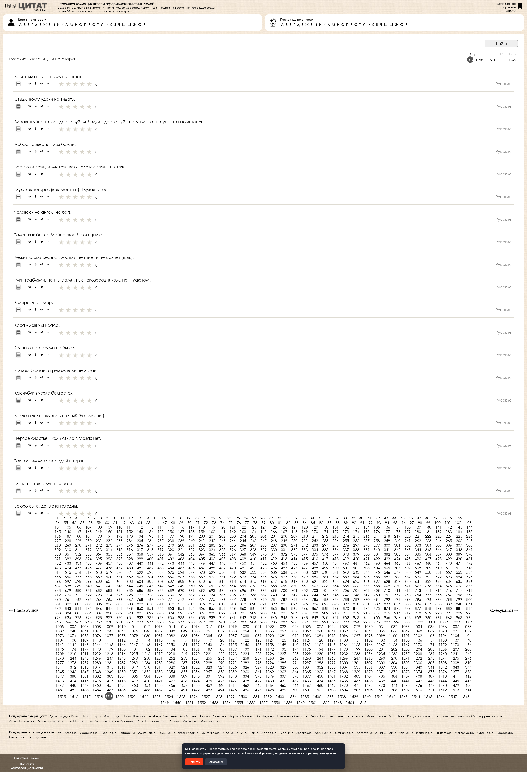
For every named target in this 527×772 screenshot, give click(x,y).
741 (284, 595)
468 (428, 563)
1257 (233, 658)
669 (387, 586)
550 (428, 572)
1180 (121, 649)
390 (469, 554)
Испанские (424, 733)
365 (212, 554)
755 (428, 595)
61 (115, 522)
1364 (294, 671)
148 (88, 531)
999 (408, 622)
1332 (319, 667)
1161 (307, 644)
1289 (208, 662)
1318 (146, 667)
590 (418, 577)
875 (397, 608)
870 (346, 608)
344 (418, 549)
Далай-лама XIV (463, 716)
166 (274, 531)
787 (335, 599)
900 (233, 613)
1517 (499, 54)
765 (109, 599)
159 (202, 531)
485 (181, 567)
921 (449, 613)
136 (387, 527)
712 (408, 590)
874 (387, 608)
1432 (294, 681)
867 (315, 608)
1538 (342, 696)
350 (58, 554)
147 (78, 531)
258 (377, 540)
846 (99, 608)
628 (387, 581)
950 (325, 617)
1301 (356, 662)
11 (122, 518)
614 (243, 581)
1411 (455, 676)
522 (140, 572)
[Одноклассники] (35, 83)
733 (202, 595)
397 (119, 558)
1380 (72, 676)
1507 (381, 690)
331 (284, 549)
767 (130, 599)
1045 (134, 631)
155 (160, 531)
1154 (220, 644)
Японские (406, 733)
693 (212, 590)
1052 (220, 631)
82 (288, 522)
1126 (294, 640)
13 (139, 518)
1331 (307, 667)
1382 (97, 676)
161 (222, 531)
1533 (280, 696)
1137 (430, 640)
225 (459, 536)
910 (335, 613)
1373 (405, 671)
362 (181, 554)
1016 (195, 626)
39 (353, 518)
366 (222, 554)
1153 (208, 644)
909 (325, 613)
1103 (430, 635)
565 (160, 577)
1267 (356, 658)
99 (428, 522)
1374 (418, 671)
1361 (257, 671)
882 (469, 608)
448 (222, 563)
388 (449, 554)
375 (315, 554)
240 (191, 540)
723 (99, 595)
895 (181, 613)
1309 (455, 662)
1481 (60, 690)
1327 (257, 667)
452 (263, 563)
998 (397, 622)
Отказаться (216, 761)
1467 (307, 685)
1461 (233, 685)
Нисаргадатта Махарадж (101, 716)
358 (140, 554)
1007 (84, 626)
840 (459, 604)
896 (191, 613)
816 (212, 604)
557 (78, 577)
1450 (97, 685)
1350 (121, 671)
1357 (208, 671)
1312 (72, 667)
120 (222, 527)
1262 (294, 658)
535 (274, 572)
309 (58, 549)
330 (274, 549)
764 (99, 599)
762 (78, 599)
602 (119, 581)
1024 (294, 626)
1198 (344, 649)
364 (202, 554)
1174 (467, 644)
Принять (194, 761)
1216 (146, 653)
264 (438, 540)
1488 (146, 690)
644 (130, 586)
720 (68, 595)
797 (438, 599)
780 (263, 599)
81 (280, 522)
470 (449, 563)
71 (198, 522)
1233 (356, 653)
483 (160, 567)
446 (202, 563)
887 (99, 613)
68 (173, 522)
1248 (121, 658)
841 (469, 604)
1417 (109, 681)
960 (428, 617)
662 (315, 586)
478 (109, 567)
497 (305, 567)
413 (284, 558)
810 (150, 604)
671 (408, 586)
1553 (214, 702)
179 (408, 531)
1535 (305, 696)
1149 (158, 644)
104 (58, 527)
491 (243, 567)
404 (191, 558)
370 (263, 554)
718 (469, 590)
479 (119, 567)
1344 (467, 667)
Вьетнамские (343, 733)
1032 (393, 626)
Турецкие (286, 733)
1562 (325, 702)
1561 (313, 702)
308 (469, 545)
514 (58, 572)
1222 (220, 653)
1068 (418, 631)
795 (418, 599)
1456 (171, 685)
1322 (195, 667)
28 (262, 518)
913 (366, 613)
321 (181, 549)
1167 (381, 644)
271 (88, 545)
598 (78, 581)
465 (397, 563)
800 (469, 599)
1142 (72, 644)
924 (58, 617)
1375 (430, 671)
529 (212, 572)
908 (315, 613)
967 (78, 622)
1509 (405, 690)
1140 (467, 640)
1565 (512, 60)
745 (325, 595)
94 (387, 522)
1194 (294, 649)
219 (397, 536)
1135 (405, 640)
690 (181, 590)
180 (418, 531)
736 (233, 595)
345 (428, 549)
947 (294, 617)
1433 (307, 681)
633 (438, 581)
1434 (319, 681)
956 (387, 617)
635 (459, 581)
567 (181, 577)
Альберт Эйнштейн (163, 716)
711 (397, 590)
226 (469, 536)
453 (274, 563)
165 (263, 531)
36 (328, 518)
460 (346, 563)
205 (253, 536)
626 (366, 581)
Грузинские (167, 733)
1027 (331, 626)
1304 (393, 662)
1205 (430, 649)
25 (238, 518)
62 (123, 522)
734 (212, 595)
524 (160, 572)
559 (99, 577)
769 (150, 599)
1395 (257, 676)
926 (78, 617)
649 (181, 586)
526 (181, 572)
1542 (391, 696)
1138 (442, 640)
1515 (62, 696)
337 (346, 549)
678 (58, 590)
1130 (344, 640)
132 (346, 527)
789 (356, 599)
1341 (430, 667)
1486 (121, 690)
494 (274, 567)
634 (449, 581)
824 (294, 604)
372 (284, 554)
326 (233, 549)
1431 (282, 681)
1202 (393, 649)
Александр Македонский (201, 721)
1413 (60, 681)
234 (130, 540)
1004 (468, 622)
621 (315, 581)
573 (243, 577)
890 (130, 613)
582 (335, 577)
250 (294, 540)
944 (263, 617)
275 (130, 545)
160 (212, 531)
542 (346, 572)
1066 (393, 631)
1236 (393, 653)
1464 (270, 685)
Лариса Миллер (241, 716)
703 (315, 590)
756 (438, 595)
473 (58, 567)
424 (397, 558)
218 (387, 536)
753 (408, 595)
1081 (158, 635)
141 (438, 527)
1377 (455, 671)
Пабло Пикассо (134, 716)
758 (459, 595)
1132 (368, 640)
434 (78, 563)
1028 (344, 626)
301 (397, 545)
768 (140, 599)
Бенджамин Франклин (118, 721)
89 (346, 522)
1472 (368, 685)
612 (222, 581)
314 (109, 549)
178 (397, 531)
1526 (193, 696)
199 (191, 536)
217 (377, 536)
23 (221, 518)
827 (325, 604)
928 (99, 617)
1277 (60, 662)
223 (438, 536)
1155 (233, 644)
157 (181, 531)
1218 (171, 653)
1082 (171, 635)
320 (171, 549)
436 (99, 563)
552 (449, 572)
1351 (134, 671)
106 (78, 527)
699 (274, 590)
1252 (171, 658)
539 (315, 572)
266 (459, 540)
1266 (344, 658)
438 (119, 563)
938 (202, 617)
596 (58, 581)
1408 (418, 676)
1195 (307, 649)
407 (222, 558)
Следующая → (504, 610)
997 (387, 622)
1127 (307, 640)
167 (284, 531)
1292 (245, 662)
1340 (418, 667)
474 (68, 567)
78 (255, 522)
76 (239, 522)
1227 (282, 653)
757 (449, 595)
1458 (195, 685)
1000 (419, 622)
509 (428, 567)
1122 (245, 640)
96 (403, 522)
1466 (294, 685)
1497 (257, 690)
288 (263, 545)
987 (284, 622)
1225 (257, 653)
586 (377, 577)
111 (130, 527)
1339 (405, 667)
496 (294, 567)
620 (305, 581)
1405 (381, 676)
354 (99, 554)
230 (88, 540)
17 (172, 518)
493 (263, 567)
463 (377, 563)
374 (305, 554)
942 (243, 617)
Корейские (505, 733)
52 (460, 518)
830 (356, 604)
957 (397, 617)
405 (202, 558)
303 (418, 545)
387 (438, 554)
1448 (72, 685)
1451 (109, 685)
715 (438, 590)
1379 (60, 676)
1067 (405, 631)
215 (356, 536)
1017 (208, 626)
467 (418, 563)
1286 (171, 662)
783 (294, 599)
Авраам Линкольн (212, 716)
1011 (134, 626)
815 (202, 604)
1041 (84, 631)
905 (284, 613)
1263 (307, 658)
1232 (344, 653)
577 (284, 577)
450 (243, 563)
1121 (233, 640)
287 (253, 545)
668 (377, 586)
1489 (158, 690)
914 (377, 613)
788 (346, 599)
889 (119, 613)
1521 (492, 60)
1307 (430, 662)
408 (233, 558)
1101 (405, 635)
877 (418, 608)
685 (130, 590)
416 (315, 558)
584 (356, 577)
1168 (393, 644)
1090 (270, 635)
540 (325, 572)
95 (395, 522)
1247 (109, 658)
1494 (220, 690)
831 (366, 604)
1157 (257, 644)
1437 (356, 681)
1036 (442, 626)
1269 (381, 658)
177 (387, 531)
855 (191, 608)
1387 (158, 676)
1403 (356, 676)
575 (263, 577)
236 (150, 540)
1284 (146, 662)
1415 (84, 681)
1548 (465, 696)
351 (68, 554)
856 (202, 608)
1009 (109, 626)
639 (78, 586)
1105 (455, 635)
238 (171, 540)
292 (305, 545)
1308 (442, 662)
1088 (245, 635)
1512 (442, 690)
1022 (270, 626)
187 (68, 536)
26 (246, 518)
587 (387, 577)
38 (345, 518)
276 (140, 545)
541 (335, 572)
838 (438, 604)
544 (366, 572)
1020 (245, 626)
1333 (331, 667)
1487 (134, 690)
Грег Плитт (440, 716)
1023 (282, 626)
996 (377, 622)
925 (68, 617)
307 (459, 545)
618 (284, 581)
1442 (418, 681)
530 (222, 572)
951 (335, 617)
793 (397, 599)
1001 (431, 622)
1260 (270, 658)
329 (263, 549)
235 (140, 540)
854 (181, 608)
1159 (282, 644)
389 (459, 554)
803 (78, 604)
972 (130, 622)
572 (233, 577)
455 (294, 563)
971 (119, 622)
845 (88, 608)
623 (335, 581)
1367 (331, 671)
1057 (282, 631)
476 (88, 567)
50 (444, 518)
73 (214, 522)
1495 (233, 690)
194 (140, 536)
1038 (467, 626)
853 (171, 608)
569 (202, 577)
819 (243, 604)
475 (78, 567)
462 (366, 563)
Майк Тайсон (376, 716)
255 (346, 540)
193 (130, 536)
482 (150, 567)
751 (387, 595)
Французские (188, 733)
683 (109, 590)
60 (107, 522)
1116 (171, 640)
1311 (60, 667)
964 (469, 617)
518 (99, 572)
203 (233, 536)
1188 (220, 649)
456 (305, 563)
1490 (171, 690)
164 (253, 531)
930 (119, 617)
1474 (393, 685)
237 (160, 540)
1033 (405, 626)
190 (99, 536)
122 (243, 527)
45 (402, 518)
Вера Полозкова (322, 716)
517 (88, 572)
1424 (195, 681)
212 (325, 536)
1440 (393, 681)
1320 (171, 667)
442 (160, 563)
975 (160, 622)
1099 (381, 635)
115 (171, 527)
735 (222, 595)
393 (78, 558)
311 (78, 549)
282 (202, 545)
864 (284, 608)
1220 (195, 653)
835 (408, 604)
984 (253, 622)
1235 (381, 653)
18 (180, 518)
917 (408, 613)
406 (212, 558)
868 (325, 608)
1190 (245, 649)
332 (294, 549)
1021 (257, 626)
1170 (418, 644)
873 (377, 608)
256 (356, 540)
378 (346, 554)
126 (284, 527)
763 (88, 599)
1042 (97, 631)
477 (99, 567)
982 (233, 622)
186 (58, 536)
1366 (319, 671)
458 (325, 563)
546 (387, 572)
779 (253, 599)
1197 (331, 649)
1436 (344, 681)
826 (315, 604)
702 (305, 590)
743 (305, 595)
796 (428, 599)
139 (418, 527)
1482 (72, 690)
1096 (344, 635)
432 (58, 563)
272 (99, 545)
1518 (512, 54)
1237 (405, 653)
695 (233, 590)
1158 (270, 644)
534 (263, 572)
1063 (356, 631)
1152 (195, 644)
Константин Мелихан (292, 716)
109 (109, 527)
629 (397, 581)
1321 (183, 667)
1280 (97, 662)
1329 (282, 667)
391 (58, 558)
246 (253, 540)
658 (274, 586)
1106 (467, 635)
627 (377, 581)
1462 (245, 685)
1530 (243, 696)
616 (263, 581)
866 (305, 608)
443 (171, 563)
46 (411, 518)
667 (366, 586)
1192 (270, 649)
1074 (72, 635)
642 (109, 586)
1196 (319, 649)
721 (78, 595)
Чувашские (485, 733)
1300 (344, 662)
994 (356, 622)
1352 (146, 671)
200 (202, 536)
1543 (403, 696)
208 (284, 536)
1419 (134, 681)
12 (131, 518)
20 (197, 518)
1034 (418, 626)
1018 (220, 626)
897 (202, 613)
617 (274, 581)
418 (335, 558)
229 (78, 540)
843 (68, 608)
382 (387, 554)
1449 (84, 685)
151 (119, 531)
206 (263, 536)
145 (58, 531)
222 (428, 536)
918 (418, 613)
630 (408, 581)
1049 (183, 631)
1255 (208, 658)
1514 (467, 690)
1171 (430, 644)
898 (212, 613)
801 (58, 604)
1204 (418, 649)
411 (263, 558)
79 (263, 522)
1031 (381, 626)
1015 (183, 626)
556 (68, 577)
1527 (206, 696)
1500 (294, 690)
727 (140, 595)
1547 (453, 696)
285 (233, 545)
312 (88, 549)
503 (366, 567)
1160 (294, 644)
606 (160, 581)
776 (222, 599)
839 (449, 604)
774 (202, 599)
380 (366, 554)
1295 (282, 662)
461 (356, 563)
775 (212, 599)
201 (212, 536)
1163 (331, 644)
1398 (294, 676)
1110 (97, 640)
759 (469, 595)
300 (387, 545)
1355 (183, 671)
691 (191, 590)
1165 (356, 644)
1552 (202, 702)
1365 (307, 671)
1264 (319, 658)
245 (243, 540)
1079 (134, 635)
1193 (282, 649)
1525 (181, 696)
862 (263, 608)
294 (325, 545)
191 (109, 536)
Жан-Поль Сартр (70, 721)
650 (191, 586)
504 (377, 567)
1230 (319, 653)
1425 (208, 681)
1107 (60, 640)
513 (469, 567)
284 (222, 545)
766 (119, 599)
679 (68, 590)
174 (356, 531)
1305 (405, 662)
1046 (146, 631)
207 (274, 536)
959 (418, 617)
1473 (381, 685)
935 (171, 617)
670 (397, 586)
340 (377, 549)
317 (140, 549)
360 (160, 554)
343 (408, 549)
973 (140, 622)
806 (109, 604)
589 (408, 577)
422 (377, 558)
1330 (294, 667)
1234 (368, 653)
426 (418, 558)
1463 (257, 685)
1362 (270, 671)
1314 (97, 667)
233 (119, 540)
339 (366, 549)
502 (356, 567)
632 (428, 581)
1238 (418, 653)
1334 (344, 667)
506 (397, 567)
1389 (183, 676)
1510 (418, 690)
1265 (331, 658)
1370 (368, 671)
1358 (220, 671)
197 (171, 536)
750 (377, 595)
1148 (146, 644)
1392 (220, 676)
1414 (72, 681)
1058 (294, 631)
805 (99, 604)
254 (335, 540)
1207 (455, 649)
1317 (134, 667)
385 (418, 554)
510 (438, 567)
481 (140, 567)
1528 (218, 696)
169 (305, 531)
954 (366, 617)
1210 (72, 653)
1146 (121, 644)
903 (263, 613)
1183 (158, 649)
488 (212, 567)
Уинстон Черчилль (350, 716)
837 (428, 604)
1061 (331, 631)
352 (78, 554)
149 (99, 531)
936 (181, 617)
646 (150, 586)
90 (354, 522)
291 (294, 545)
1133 (381, 640)
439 (130, 563)
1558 (276, 702)
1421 (158, 681)
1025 (307, 626)
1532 (268, 696)
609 (191, 581)
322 (191, 549)
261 (408, 540)
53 (468, 518)
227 (58, 540)
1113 (134, 640)
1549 (165, 702)
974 (150, 622)
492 (253, 567)
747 (346, 595)
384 (408, 554)
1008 (97, 626)
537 (294, 572)
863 (274, 608)
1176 (72, 649)
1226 (270, 653)
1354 (171, 671)
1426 (220, 681)
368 (243, 554)
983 (243, 622)
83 (296, 522)
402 (171, 558)
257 (366, 540)
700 (284, 590)
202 (222, 536)
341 (387, 549)
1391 (208, 676)
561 (119, 577)
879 (438, 608)
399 (140, 558)
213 (335, 536)
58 (91, 522)
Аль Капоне (188, 716)
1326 (245, 667)
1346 (72, 671)
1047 (158, 631)
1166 (368, 644)
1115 (158, 640)
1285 (158, 662)
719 (58, 595)
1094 (319, 635)
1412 (467, 676)
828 (335, 604)
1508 (393, 690)
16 (164, 518)
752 (397, 595)
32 (295, 518)
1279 (84, 662)
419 (346, 558)
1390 (195, 676)
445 (191, 563)
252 (315, 540)
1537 (329, 696)
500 (335, 567)
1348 (97, 671)
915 (387, 613)
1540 (366, 696)
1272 (418, 658)
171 (325, 531)
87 (329, 522)
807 (119, 604)
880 (449, 608)
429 (449, 558)
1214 (121, 653)
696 (243, 590)
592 (438, 577)
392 (68, 558)
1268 (368, 658)
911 (346, 613)
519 (109, 572)
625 (356, 581)
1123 (257, 640)
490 (233, 567)
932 (140, 617)
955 (377, 617)
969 (99, 622)
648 (171, 586)
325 (222, 549)
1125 (282, 640)
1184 (171, 649)
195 (150, 536)
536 (284, 572)
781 (274, 599)
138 (408, 527)
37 (337, 518)
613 (233, 581)
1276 (467, 658)
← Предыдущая (23, 610)
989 (305, 622)
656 (253, 586)
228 (68, 540)
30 (279, 518)
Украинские (89, 733)
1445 (455, 681)
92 (370, 522)
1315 (109, 667)
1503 (331, 690)
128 (305, 527)
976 (171, 622)
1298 (319, 662)
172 (335, 531)
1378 (467, 671)
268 (58, 545)
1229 (307, 653)
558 (88, 577)
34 (312, 518)
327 (243, 549)
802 (68, 604)
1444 (442, 681)
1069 (430, 631)
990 (315, 622)
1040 (72, 631)
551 (438, 572)
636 (469, 581)
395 (99, 558)
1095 (331, 635)
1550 (177, 702)
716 (449, 590)
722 (88, 595)
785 (315, 599)
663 (325, 586)
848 (119, 608)
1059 (307, 631)
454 (284, 563)
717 (459, 590)
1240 (442, 653)
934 (160, 617)
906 (294, 613)
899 (222, 613)
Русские (70, 733)
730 (171, 595)
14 (147, 518)
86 (321, 522)
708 (366, 590)
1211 (84, 653)
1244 (72, 658)
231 (99, 540)
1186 (195, 649)
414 (294, 558)
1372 (393, 671)
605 (150, 581)
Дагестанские (367, 733)
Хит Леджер (265, 716)
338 (356, 549)
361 (171, 554)
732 (191, 595)
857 (212, 608)
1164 (344, 644)
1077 (109, 635)
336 (335, 549)
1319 (158, 667)
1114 (146, 640)
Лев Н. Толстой (148, 721)
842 (58, 608)
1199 (356, 649)
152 (130, 531)
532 (243, 572)
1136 (418, 640)
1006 (72, 626)
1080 (146, 635)
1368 (344, 671)
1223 (233, 653)
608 (181, 581)
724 (109, 595)
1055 (257, 631)
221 (418, 536)
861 (253, 608)
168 (294, 531)
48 (427, 518)
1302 (368, 662)
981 (222, 622)
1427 (233, 681)
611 (212, 581)
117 (191, 527)
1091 (282, 635)
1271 (405, 658)
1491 (183, 690)
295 (335, 545)
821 (263, 604)
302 (408, 545)
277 (150, 545)
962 (449, 617)
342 (397, 549)
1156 (245, 644)
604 (140, 581)
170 (315, 531)
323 (202, 549)
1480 (467, 685)
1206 (442, 649)
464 (387, 563)
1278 (72, 662)
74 (222, 522)
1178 (97, 649)
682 (99, 590)
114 (160, 527)
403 (181, 558)
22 (213, 518)
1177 (84, 649)
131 (335, 527)
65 (148, 522)
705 (335, 590)
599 (88, 581)
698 (263, 590)
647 (160, 586)
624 (346, 581)
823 (284, 604)
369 (253, 554)
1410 (442, 676)
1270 (393, 658)
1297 (307, 662)
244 (233, 540)
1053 (233, 631)
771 (171, 599)
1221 (208, 653)
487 (202, 567)
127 (294, 527)
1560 (300, 702)
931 (130, 617)
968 (88, 622)
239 (181, 540)
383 (397, 554)
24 (229, 518)
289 (274, 545)
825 (305, 604)
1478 (442, 685)
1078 (121, 635)
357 (130, 554)
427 (428, 558)
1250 (146, 658)
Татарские (127, 733)
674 (438, 586)
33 (304, 518)
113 (150, 527)
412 (274, 558)
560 (109, 577)
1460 (220, 685)
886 (88, 613)
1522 (144, 696)
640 (88, 586)
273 (109, 545)
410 (253, 558)
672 (418, 586)
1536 (317, 696)
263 (428, 540)
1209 (60, 653)
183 (449, 531)
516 (78, 572)
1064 (368, 631)
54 (58, 522)
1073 (60, 635)
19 (188, 518)
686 (140, 590)
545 (377, 572)
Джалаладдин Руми (64, 716)
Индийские (388, 733)
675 (449, 586)
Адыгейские (146, 733)
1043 (109, 631)
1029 (356, 626)
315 (119, 549)
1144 (97, 644)
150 (109, 531)
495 (284, 567)
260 (397, 540)
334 (315, 549)
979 (202, 622)
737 (243, 595)
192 (119, 536)
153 (140, 531)
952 (346, 617)
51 (452, 518)
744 (315, 595)
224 (449, 536)
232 (109, 540)
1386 (146, 676)
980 (212, 622)
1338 (393, 667)
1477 (430, 685)
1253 (183, 658)
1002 (444, 622)
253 (325, 540)
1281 (109, 662)
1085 (208, 635)
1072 (467, 631)
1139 (455, 640)
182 (438, 531)
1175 (60, 649)
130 (325, 527)
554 (469, 572)
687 (150, 590)
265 (449, 540)
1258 (245, 658)
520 (119, 572)
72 (206, 522)
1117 (183, 640)
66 (156, 522)
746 (335, 595)
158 (191, 531)
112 (140, 527)
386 (428, 554)
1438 (368, 681)
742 (294, 595)
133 (356, 527)
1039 (60, 631)
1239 (430, 653)
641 (99, 586)
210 (305, 536)
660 (294, 586)
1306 (418, 662)
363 (191, 554)
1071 (455, 631)
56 (74, 522)
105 (68, 527)
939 (212, 617)
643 (119, 586)
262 (418, 540)
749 (366, 595)
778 (243, 599)
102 (458, 522)
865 (294, 608)
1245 (84, 658)
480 (130, 567)
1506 (368, 690)
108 (99, 527)
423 (387, 558)
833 (387, 604)
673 (428, 586)
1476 (418, 685)
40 (361, 518)
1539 (354, 696)
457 (315, 563)
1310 (467, 662)
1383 (109, 676)
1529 (230, 696)
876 (408, 608)
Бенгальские (210, 733)
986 (274, 622)
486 (191, 567)
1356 (195, 671)
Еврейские (109, 733)
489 (222, 567)
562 (130, 577)
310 (68, 549)
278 (160, 545)
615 (253, 581)
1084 (195, 635)
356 (119, 554)
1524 (169, 696)
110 (119, 527)
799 (459, 599)
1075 (84, 635)
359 (150, 554)
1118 (195, 640)
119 (212, 527)
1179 (109, 649)
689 (171, 590)
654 (233, 586)
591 (428, 577)
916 (397, 613)
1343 (455, 667)
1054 (245, 631)
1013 (158, 626)
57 (82, 522)
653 (222, 586)
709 (377, 590)
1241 (455, 653)
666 (356, 586)
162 (233, 531)
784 (305, 599)
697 (253, 590)
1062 (344, 631)
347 (449, 549)
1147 (134, 644)
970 (109, 622)
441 (150, 563)
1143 (84, 644)
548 (408, 572)
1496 (245, 690)
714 (428, 590)
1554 (226, 702)
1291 (233, 662)
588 (397, 577)
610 (202, 581)
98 (420, 522)
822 (274, 604)
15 (155, 518)
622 (325, 581)
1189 (233, 649)
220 (408, 536)
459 (335, 563)
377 (335, 554)
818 (233, 604)
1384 (121, 676)
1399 (307, 676)
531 (233, 572)
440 (140, 563)
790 (366, 599)
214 (346, 536)
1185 (183, 649)
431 (469, 558)
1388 (171, 676)
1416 (97, 681)
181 (428, 531)
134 (366, 527)
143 (459, 527)
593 (449, 577)
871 (356, 608)
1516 (74, 696)
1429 (257, 681)
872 (366, 608)
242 (212, 540)
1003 (456, 622)
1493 (208, 690)
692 (202, 590)
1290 (220, 662)
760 (58, 599)
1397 (282, 676)
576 (274, 577)
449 (233, 563)
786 (325, 599)
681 (88, 590)
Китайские (230, 733)
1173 (455, 644)
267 (469, 540)
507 (408, 567)
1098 (368, 635)
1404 (368, 676)
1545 (428, 696)
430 (459, 558)
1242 (467, 653)
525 (171, 572)
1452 (121, 685)
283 (212, 545)
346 (438, 549)
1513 (455, 690)
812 (171, 604)
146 (68, 531)
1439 (381, 681)
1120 (220, 640)
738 (253, 595)
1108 (72, 640)
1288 (195, 662)
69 (181, 522)
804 (88, 604)
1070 (442, 631)
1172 (442, 644)
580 (315, 577)
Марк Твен (396, 716)
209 (294, 536)
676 (459, 586)
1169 (405, 644)
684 (119, 590)
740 (274, 595)
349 (469, 549)
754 (418, 595)
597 (68, 581)
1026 (319, 626)
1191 (257, 649)
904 (274, 613)
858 (222, 608)
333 (305, 549)
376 (325, 554)
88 (338, 522)
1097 (356, 635)
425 (408, 558)
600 (99, 581)
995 (366, 622)
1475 (405, 685)
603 (130, 581)
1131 (356, 640)
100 (437, 522)
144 (469, 527)
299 (377, 545)
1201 (381, 649)
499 (325, 567)
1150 (171, 644)
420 (356, 558)
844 (78, 608)
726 (130, 595)
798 (449, 599)
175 (366, 531)
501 (346, 567)
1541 (379, 696)
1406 (393, 676)
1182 (146, 649)
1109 (84, 640)
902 (253, 613)
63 (132, 522)
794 (408, 599)
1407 (405, 676)
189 (88, 536)
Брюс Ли (92, 721)
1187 (208, 649)
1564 (350, 702)
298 (366, 545)
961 (438, 617)
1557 (263, 702)
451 (253, 563)
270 (78, 545)
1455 (158, 685)
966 (68, 622)
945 (274, 617)
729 (160, 595)
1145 (109, 644)
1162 (319, 644)
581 (325, 577)
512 (459, 567)
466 (408, 563)
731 (181, 595)
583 (346, 577)
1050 (195, 631)
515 (68, 572)
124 (263, 527)
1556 (251, 702)
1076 (97, 635)
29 (271, 518)
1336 (368, 667)
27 (254, 518)
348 (459, 549)
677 (469, 586)
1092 (294, 635)
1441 (405, 681)
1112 (121, 640)
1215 (134, 653)
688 (160, 590)
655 (243, 586)
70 (189, 522)
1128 (319, 640)
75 (231, 522)
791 (377, 599)
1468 (319, 685)
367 (233, 554)
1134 (393, 640)
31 (287, 518)
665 (346, 586)
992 (335, 622)
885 (78, 613)
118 (202, 527)
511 (449, 567)
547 (397, 572)
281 (191, 545)
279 (171, 545)
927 (88, 617)
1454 (146, 685)
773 (191, 599)
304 (428, 545)
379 (356, 554)
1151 (183, 644)
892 (150, 613)
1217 (158, 653)
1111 (109, 640)
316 (130, 549)
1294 (270, 662)
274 (119, 545)
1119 (208, 640)
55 (66, 522)
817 (222, 604)
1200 (368, 649)
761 (68, 599)
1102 (418, 635)
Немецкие (16, 737)
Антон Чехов (46, 721)
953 (356, 617)
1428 (245, 681)
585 (366, 577)
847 (109, 608)
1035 (430, 626)
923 (469, 613)
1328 (270, 667)
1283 (134, 662)
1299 (331, 662)
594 (459, 577)
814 (191, 604)
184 (459, 531)
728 (150, 595)
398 (130, 558)
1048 (171, 631)
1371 (381, 671)
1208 (467, 649)
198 (181, 536)
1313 (84, 667)
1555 (239, 702)
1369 (356, 671)
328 (253, 549)
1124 (270, 640)
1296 (294, 662)
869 (335, 608)
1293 (257, 662)
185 (469, 531)
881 (459, 608)
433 (68, 563)
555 (58, 577)
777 (233, 599)
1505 (356, 690)
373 (294, 554)
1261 (282, 658)
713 (418, 590)
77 (247, 522)
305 (438, 545)
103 (468, 522)
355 (109, 554)
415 (305, 558)
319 (160, 549)
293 (315, 545)
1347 (84, 671)
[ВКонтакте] (29, 83)
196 (160, 536)
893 (160, 613)
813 (181, 604)
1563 (337, 702)
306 (449, 545)
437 (109, 563)
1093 (307, 635)
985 (263, 622)
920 (438, 613)
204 (243, 536)
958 (408, 617)
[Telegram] (41, 83)
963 (459, 617)
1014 (171, 626)
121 (233, 527)
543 (356, 572)
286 (243, 545)
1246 (97, 658)
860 (243, 608)
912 (356, 613)
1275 (455, 658)
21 (205, 518)
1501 (307, 690)
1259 (257, 658)
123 (253, 527)
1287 (183, 662)
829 (346, 604)
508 (418, 567)
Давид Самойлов (22, 721)
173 (346, 531)
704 (325, 590)
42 (378, 518)
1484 (97, 690)
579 (305, 577)
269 (68, 545)
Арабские (268, 733)
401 (160, 558)
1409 (430, 676)
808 (130, 604)
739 (263, 595)
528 (202, 572)
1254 (195, 658)
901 (243, 613)
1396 (270, 676)
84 (305, 522)
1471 (356, 685)
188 (78, 536)
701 (294, 590)
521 (130, 572)
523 (150, 572)
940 (222, 617)
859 (233, 608)
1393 (233, 676)
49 (435, 518)
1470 (344, 685)
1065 (381, 631)
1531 (255, 696)
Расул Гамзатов (418, 716)
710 (387, 590)
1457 (183, 685)
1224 (245, 653)
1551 (189, 702)
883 (58, 613)
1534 (292, 696)
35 (320, 518)
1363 (282, 671)
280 (181, 545)
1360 (245, 671)
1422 (171, 681)
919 (428, 613)
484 (171, 567)
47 (419, 518)
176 (377, 531)
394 (88, 558)
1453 (134, 685)
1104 (442, 635)
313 (99, 549)
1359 (233, 671)
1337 (381, 667)
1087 (233, 635)
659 (284, 586)
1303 (381, 662)
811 (160, 604)
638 (68, 586)
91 (362, 522)
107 (88, 527)
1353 (158, 671)
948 (305, 617)
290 (284, 545)
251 (305, 540)
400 (150, 558)
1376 (442, 671)
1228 (294, 653)
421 (366, 558)
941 (233, 617)
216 (366, 536)
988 (294, 622)
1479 (455, 685)
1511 (430, 690)
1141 (60, 644)
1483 (84, 690)
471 (459, 563)
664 (335, 586)
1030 (368, 626)
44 (394, 518)
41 (369, 518)
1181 (134, 649)
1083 (183, 635)
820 (253, 604)
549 (418, 572)
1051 (208, 631)
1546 (440, 696)
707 (356, 590)
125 (274, 527)
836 (418, 604)
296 (346, 545)
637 (58, 586)
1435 (331, 681)
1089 (257, 635)
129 (315, 527)
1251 (158, 658)
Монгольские (464, 733)
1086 (220, 635)
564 (150, 577)
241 (202, 540)
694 (222, 590)
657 (263, 586)
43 (386, 518)
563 (140, 577)
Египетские (444, 733)
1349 (109, 671)
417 (325, 558)
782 (284, 599)
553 (459, 572)
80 (272, 522)
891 (140, 613)
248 (274, 540)
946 (284, 617)
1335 (356, 667)
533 (253, 572)
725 (119, 595)
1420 (146, 681)
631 (418, 581)
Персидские (37, 737)
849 (130, 608)
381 (377, 554)
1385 (134, 676)
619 (294, 581)
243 (222, 540)
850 (140, 608)
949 (315, 617)
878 (428, 608)
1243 (60, 658)
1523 (156, 696)
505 (387, 567)
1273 (430, 658)
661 (305, 586)
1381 (84, 676)
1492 (195, 690)
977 (181, 622)
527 (191, 572)
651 (202, 586)
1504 (344, 690)
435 (88, 563)
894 (171, 613)
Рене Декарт (171, 721)
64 (140, 522)
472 (469, 563)
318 (150, 549)
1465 (282, 685)
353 (88, 554)
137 (397, 527)
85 (313, 522)
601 (109, 581)
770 (160, 599)
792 (387, 599)
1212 (97, 653)
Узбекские (304, 733)
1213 (109, 653)
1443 (430, 681)
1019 (233, 626)
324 (212, 549)
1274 (442, 658)
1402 (344, 676)
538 (305, 572)
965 (58, 622)
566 (171, 577)
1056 (270, 631)
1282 (121, 662)
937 (191, 617)
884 (68, 613)
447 (212, 563)
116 (181, 527)
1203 (405, 649)
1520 (479, 60)
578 (294, 577)
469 (438, 563)
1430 (270, 681)
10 (114, 518)
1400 (319, 676)
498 (315, 567)
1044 (121, 631)
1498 (270, 690)
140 (428, 527)
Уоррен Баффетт (491, 716)
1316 (121, 667)
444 (181, 563)
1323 (208, 667)
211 (315, 536)
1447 (60, 685)
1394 (245, 676)
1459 (208, 685)
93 (379, 522)
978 (191, 622)
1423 (183, 681)
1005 (60, 626)
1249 (134, 658)
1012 (146, 626)
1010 (121, 626)
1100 (393, 635)
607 (171, 581)
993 (346, 622)
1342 (442, 667)
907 (305, 613)
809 (140, 604)
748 (356, 595)
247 (263, 540)
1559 (288, 702)
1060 (319, 631)
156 (171, 531)
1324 (220, 667)
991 (325, 622)
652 (212, 586)
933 (150, 617)
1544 (416, 696)
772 (181, 599)
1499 (282, 690)
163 (243, 531)
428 (438, 558)
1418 (121, 681)
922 (459, 613)
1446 (467, 681)
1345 (60, 671)
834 (397, 604)
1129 (331, 640)
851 (150, 608)
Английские (249, 733)
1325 (233, 667)
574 (253, 577)
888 (109, 613)
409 (243, 558)
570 (212, 577)
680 (78, 590)
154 (150, 531)
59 (99, 522)
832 (377, 604)
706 (346, 590)
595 (469, 577)
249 (284, 540)
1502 (319, 690)
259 (387, 540)
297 (356, 545)
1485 (109, 690)
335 (325, 549)
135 (377, 527)
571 (222, 577)
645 (140, 586)
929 (109, 617)
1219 (183, 653)
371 (274, 554)
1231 (331, 653)
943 (253, 617)
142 (449, 527)
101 (448, 522)
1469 (331, 685)
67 (165, 522)
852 (160, 608)
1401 (331, 676)
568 (191, 577)
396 (109, 558)
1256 (220, 658)
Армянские (323, 733)
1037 (455, 626)
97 (412, 522)
